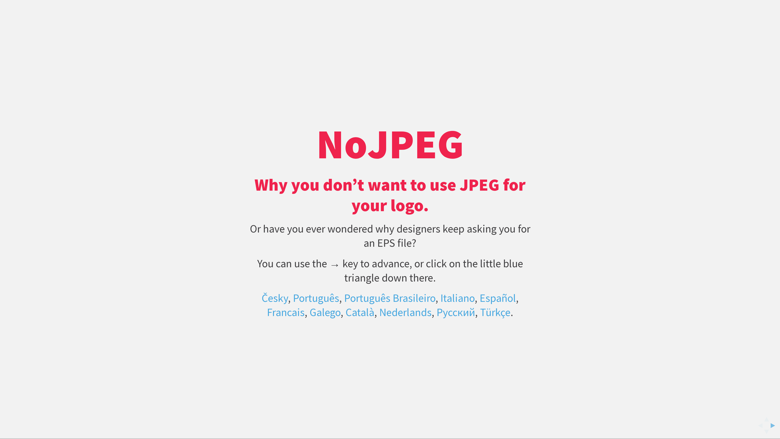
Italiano (457, 298)
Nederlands (405, 312)
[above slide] (766, 418)
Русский (456, 312)
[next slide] (774, 425)
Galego (325, 312)
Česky (275, 298)
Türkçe (495, 312)
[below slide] (766, 433)
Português (316, 298)
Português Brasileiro (390, 298)
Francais (286, 312)
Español (498, 298)
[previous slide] (759, 425)
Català (360, 312)
